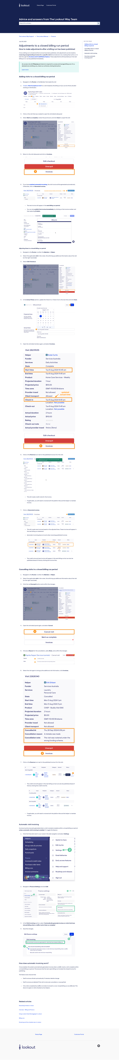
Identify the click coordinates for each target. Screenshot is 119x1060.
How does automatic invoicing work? (90, 57)
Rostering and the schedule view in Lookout (30, 1022)
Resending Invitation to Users (26, 1005)
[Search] (98, 23)
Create (25, 85)
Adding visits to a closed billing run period (91, 45)
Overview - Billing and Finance (26, 1009)
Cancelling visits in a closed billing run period (92, 49)
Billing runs (22, 1018)
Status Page (40, 5)
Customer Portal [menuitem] (79, 1034)
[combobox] (58, 23)
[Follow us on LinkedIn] (98, 1045)
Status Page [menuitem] (38, 1034)
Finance (53, 36)
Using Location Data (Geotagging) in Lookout (30, 1014)
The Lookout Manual (42, 36)
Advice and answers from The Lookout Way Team (48, 19)
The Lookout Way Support (26, 36)
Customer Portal (51, 5)
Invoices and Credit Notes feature (39, 57)
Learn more (25, 69)
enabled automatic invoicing (38, 184)
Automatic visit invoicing (91, 53)
